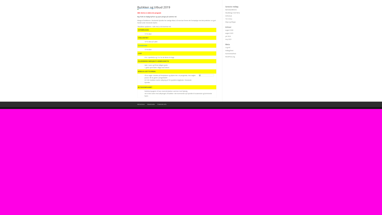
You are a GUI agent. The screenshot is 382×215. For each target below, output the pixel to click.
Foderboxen (142, 45)
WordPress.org (230, 57)
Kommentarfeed (230, 54)
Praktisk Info (238, 8)
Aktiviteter (212, 8)
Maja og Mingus (230, 22)
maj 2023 (228, 39)
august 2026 (229, 30)
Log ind (227, 47)
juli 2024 (228, 36)
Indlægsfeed (229, 50)
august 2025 (229, 33)
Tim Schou (228, 19)
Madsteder (225, 8)
